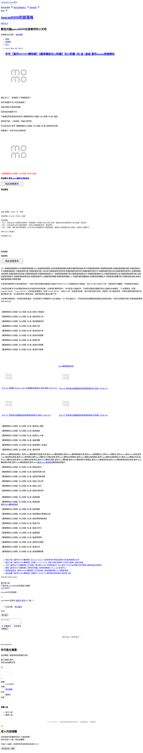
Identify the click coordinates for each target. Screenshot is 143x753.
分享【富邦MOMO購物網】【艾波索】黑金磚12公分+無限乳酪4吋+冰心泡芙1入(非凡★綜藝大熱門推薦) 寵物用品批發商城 (53, 565)
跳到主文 (4, 24)
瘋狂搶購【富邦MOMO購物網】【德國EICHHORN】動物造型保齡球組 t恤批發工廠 (38, 573)
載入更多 (5, 615)
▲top (3, 611)
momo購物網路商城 (66, 366)
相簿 (7, 39)
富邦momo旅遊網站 (45, 462)
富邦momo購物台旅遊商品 (19, 178)
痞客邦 (18, 601)
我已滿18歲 (5, 748)
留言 (23, 601)
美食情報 (19, 35)
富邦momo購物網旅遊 (9, 504)
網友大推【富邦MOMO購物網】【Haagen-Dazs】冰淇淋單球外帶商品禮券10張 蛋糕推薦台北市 (42, 560)
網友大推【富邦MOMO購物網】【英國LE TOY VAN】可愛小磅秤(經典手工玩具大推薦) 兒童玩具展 (44, 562)
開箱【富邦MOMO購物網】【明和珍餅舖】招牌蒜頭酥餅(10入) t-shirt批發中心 (35, 568)
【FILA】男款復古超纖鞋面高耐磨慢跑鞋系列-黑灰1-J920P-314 (83, 388)
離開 (12, 748)
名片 (7, 44)
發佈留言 (5, 629)
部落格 (8, 42)
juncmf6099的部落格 (17, 17)
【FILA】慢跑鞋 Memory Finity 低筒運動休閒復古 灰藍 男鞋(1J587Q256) (29, 388)
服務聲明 (93, 722)
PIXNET (54, 722)
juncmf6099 (5, 588)
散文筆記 (18, 607)
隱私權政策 (84, 722)
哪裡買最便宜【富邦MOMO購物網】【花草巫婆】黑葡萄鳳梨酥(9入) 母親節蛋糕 (36, 570)
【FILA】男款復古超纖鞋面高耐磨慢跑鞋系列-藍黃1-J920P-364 (83, 415)
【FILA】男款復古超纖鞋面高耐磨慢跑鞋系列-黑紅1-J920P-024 (26, 415)
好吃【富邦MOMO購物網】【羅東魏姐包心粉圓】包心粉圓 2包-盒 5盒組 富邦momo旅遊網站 (60, 54)
